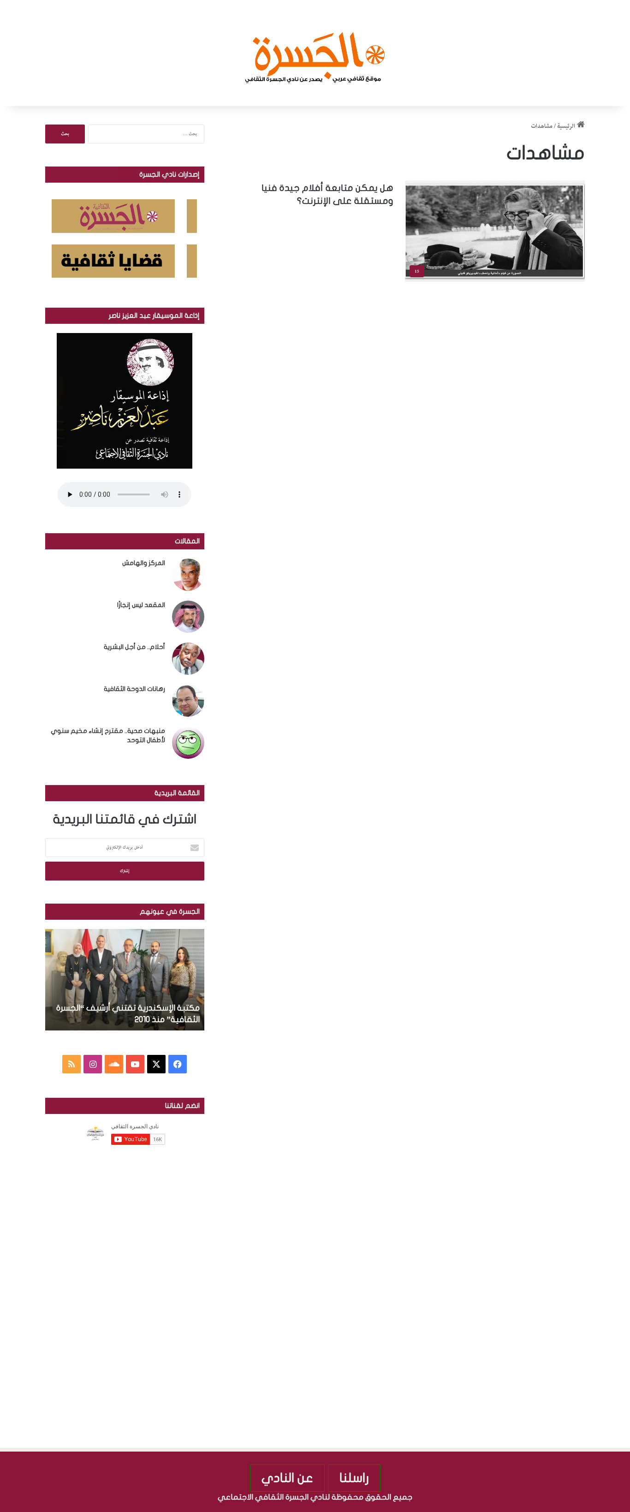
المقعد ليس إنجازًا (141, 604)
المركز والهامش (143, 563)
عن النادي (287, 1478)
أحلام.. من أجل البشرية (134, 646)
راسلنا (354, 1478)
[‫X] (156, 1064)
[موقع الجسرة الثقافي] (315, 53)
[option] (124, 979)
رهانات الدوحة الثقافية (134, 688)
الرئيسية (567, 126)
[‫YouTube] (135, 1064)
